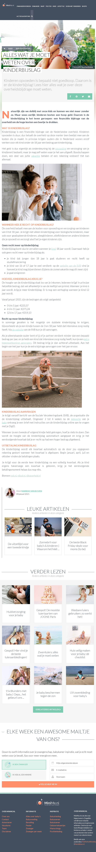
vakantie (35, 155)
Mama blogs (55, 828)
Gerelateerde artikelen (47, 709)
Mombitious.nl (79, 844)
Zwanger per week (34, 831)
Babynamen (55, 819)
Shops (84, 6)
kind (53, 248)
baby (4, 422)
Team (4, 828)
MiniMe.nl (8, 5)
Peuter (48, 6)
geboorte (76, 419)
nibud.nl (21, 475)
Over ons (6, 816)
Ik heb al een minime (22, 775)
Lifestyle (60, 6)
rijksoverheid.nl (33, 475)
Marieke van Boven (31, 491)
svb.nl (13, 475)
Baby (42, 6)
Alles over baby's (33, 816)
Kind (54, 6)
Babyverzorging (23, 49)
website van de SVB (70, 265)
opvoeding (60, 148)
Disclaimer (6, 831)
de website (17, 329)
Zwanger (35, 6)
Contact (5, 819)
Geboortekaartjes (57, 825)
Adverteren (7, 822)
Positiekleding (56, 831)
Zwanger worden (24, 6)
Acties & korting (23, 16)
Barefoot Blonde (87, 67)
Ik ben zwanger (20, 764)
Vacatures (6, 825)
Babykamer (55, 822)
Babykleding (55, 816)
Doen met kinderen (73, 6)
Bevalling (30, 822)
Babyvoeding (31, 819)
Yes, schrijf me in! (48, 784)
